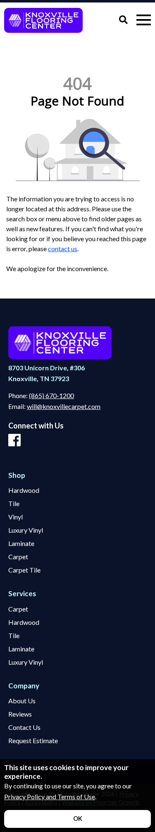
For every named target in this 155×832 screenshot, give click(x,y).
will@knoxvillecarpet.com (63, 406)
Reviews (20, 714)
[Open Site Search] (123, 20)
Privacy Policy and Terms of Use (49, 796)
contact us (62, 248)
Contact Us (24, 727)
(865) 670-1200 (51, 395)
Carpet (18, 556)
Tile (13, 503)
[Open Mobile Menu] (143, 20)
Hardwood (23, 490)
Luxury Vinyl (25, 530)
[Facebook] (14, 440)
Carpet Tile (24, 570)
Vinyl (15, 517)
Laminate (21, 543)
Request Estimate (33, 740)
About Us (22, 700)
